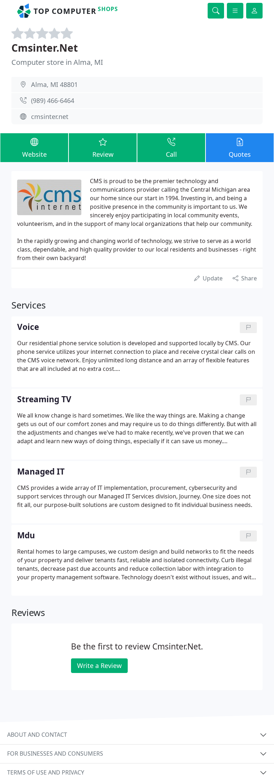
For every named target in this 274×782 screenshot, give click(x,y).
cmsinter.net (49, 116)
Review (102, 154)
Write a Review (99, 665)
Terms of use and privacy (45, 772)
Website (34, 154)
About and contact (37, 735)
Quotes (240, 154)
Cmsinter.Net (44, 48)
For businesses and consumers (55, 753)
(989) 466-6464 (52, 100)
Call (171, 154)
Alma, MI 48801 (54, 84)
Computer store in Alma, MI (57, 62)
